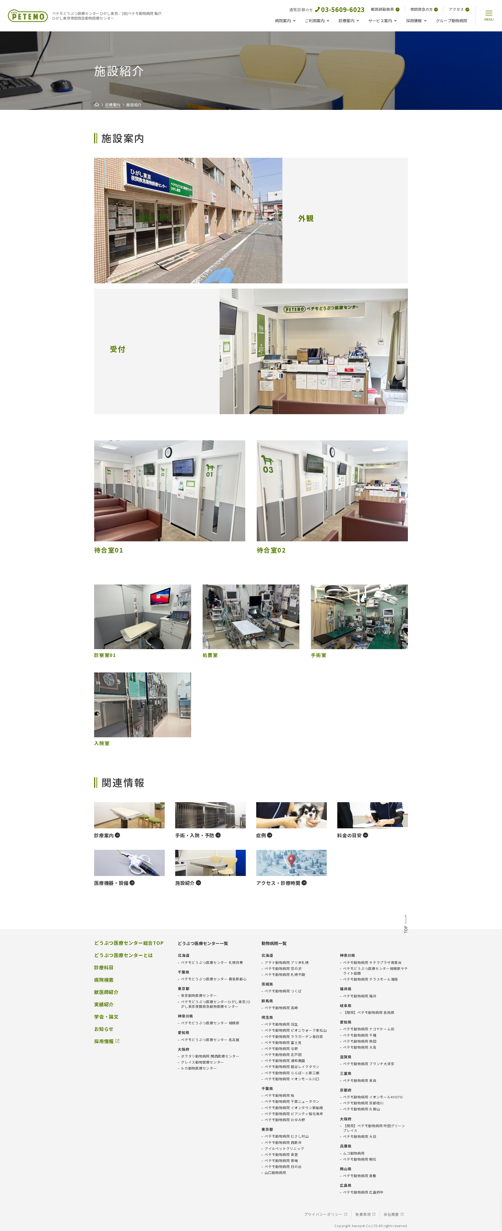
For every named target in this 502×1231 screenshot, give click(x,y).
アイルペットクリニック (284, 1148)
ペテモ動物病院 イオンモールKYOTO (373, 1097)
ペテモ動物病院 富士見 (283, 1042)
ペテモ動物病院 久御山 (361, 1109)
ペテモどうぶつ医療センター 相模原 (210, 1023)
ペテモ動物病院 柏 (279, 1095)
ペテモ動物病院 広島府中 (363, 1192)
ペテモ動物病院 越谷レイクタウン (292, 1066)
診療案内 (346, 20)
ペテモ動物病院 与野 (281, 1048)
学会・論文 (106, 1016)
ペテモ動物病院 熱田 (359, 1041)
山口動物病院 (275, 1172)
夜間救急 (421, 9)
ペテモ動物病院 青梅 (281, 1160)
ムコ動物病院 (354, 1153)
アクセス (456, 9)
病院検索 (104, 979)
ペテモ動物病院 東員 (359, 1080)
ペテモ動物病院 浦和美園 (285, 1060)
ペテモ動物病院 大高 (359, 1047)
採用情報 (414, 20)
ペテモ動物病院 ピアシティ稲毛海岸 (294, 1113)
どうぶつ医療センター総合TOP (128, 943)
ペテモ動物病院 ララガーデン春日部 (294, 1036)
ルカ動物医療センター (199, 1068)
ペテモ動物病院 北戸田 (283, 1054)
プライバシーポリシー (323, 1214)
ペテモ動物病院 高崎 (281, 1007)
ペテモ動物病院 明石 (359, 1159)
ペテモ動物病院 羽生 (281, 1024)
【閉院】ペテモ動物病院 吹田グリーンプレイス (374, 1128)
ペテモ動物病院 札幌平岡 (285, 974)
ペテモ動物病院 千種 (359, 1035)
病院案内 (283, 20)
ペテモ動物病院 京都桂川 (363, 1103)
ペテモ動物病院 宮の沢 (283, 968)
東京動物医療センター (199, 995)
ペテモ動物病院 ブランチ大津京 (368, 1063)
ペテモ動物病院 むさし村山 (287, 1136)
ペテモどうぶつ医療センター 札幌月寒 (212, 962)
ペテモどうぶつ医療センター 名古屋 (210, 1039)
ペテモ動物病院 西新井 (283, 1142)
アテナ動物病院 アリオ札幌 (287, 962)
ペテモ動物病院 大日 (359, 1136)
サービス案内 (380, 20)
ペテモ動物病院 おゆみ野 (285, 1119)
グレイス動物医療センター (202, 1062)
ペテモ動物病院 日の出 (283, 1166)
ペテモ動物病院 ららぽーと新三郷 (292, 1073)
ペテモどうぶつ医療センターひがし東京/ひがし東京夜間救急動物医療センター (216, 1004)
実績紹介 (104, 1004)
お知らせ (104, 1029)
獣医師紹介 (106, 992)
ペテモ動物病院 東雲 (281, 1154)
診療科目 (104, 967)
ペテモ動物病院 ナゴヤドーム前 (368, 1029)
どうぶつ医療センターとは (123, 955)
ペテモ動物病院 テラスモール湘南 (370, 979)
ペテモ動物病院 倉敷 (359, 1175)
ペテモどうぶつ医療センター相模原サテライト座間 (375, 971)
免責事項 (363, 1214)
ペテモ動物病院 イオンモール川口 (292, 1079)
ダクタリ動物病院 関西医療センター (210, 1056)
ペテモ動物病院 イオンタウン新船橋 (294, 1107)
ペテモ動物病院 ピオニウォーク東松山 (296, 1030)
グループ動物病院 (451, 20)
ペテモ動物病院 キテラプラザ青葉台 (372, 962)
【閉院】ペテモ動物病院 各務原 (368, 1012)
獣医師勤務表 (382, 9)
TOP (406, 925)
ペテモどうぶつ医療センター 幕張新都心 (214, 979)
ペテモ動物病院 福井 (359, 996)
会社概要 (391, 1214)
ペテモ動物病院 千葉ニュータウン (292, 1101)
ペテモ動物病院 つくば (283, 991)
